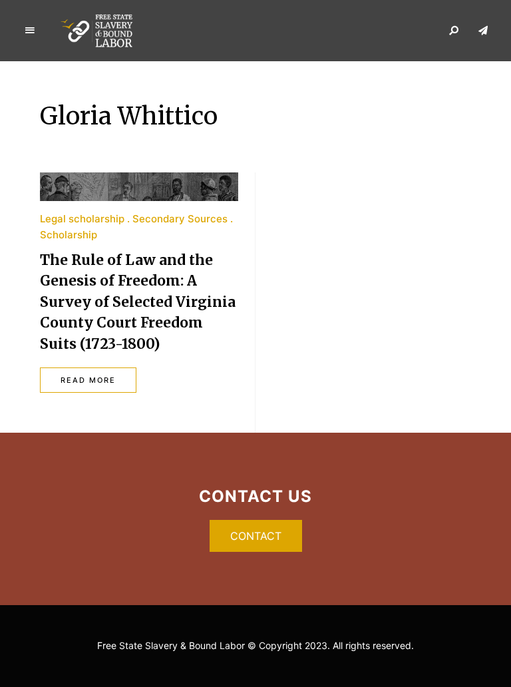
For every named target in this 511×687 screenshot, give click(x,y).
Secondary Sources (180, 218)
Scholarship (68, 234)
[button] (256, 536)
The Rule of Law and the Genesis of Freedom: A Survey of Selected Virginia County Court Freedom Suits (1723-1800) (138, 302)
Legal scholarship (82, 218)
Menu (30, 30)
